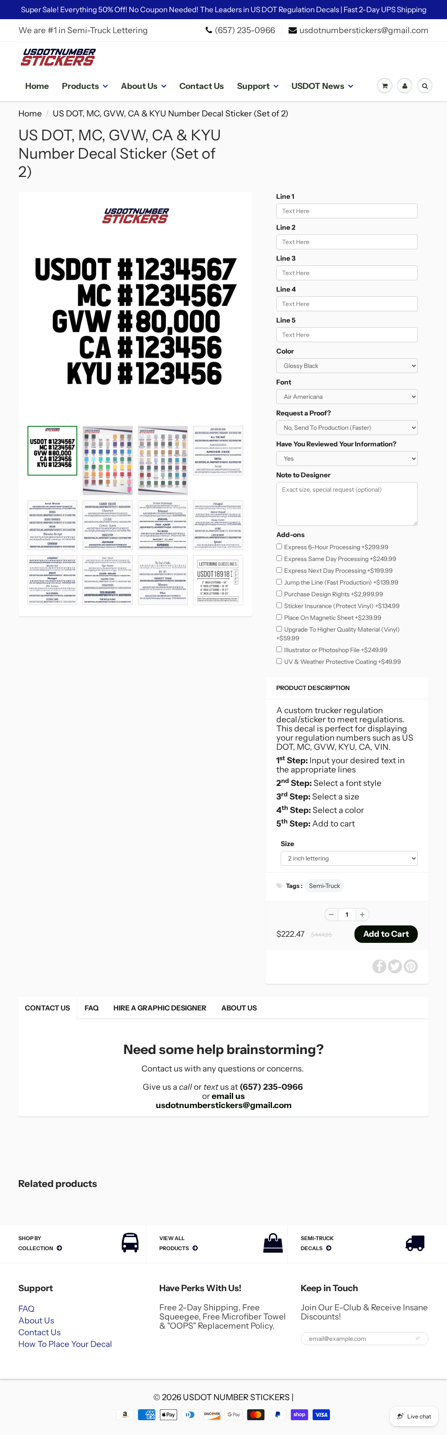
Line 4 (286, 289)
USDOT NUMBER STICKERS (236, 1397)
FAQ (92, 1007)
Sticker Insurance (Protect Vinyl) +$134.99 (342, 606)
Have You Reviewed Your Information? (336, 444)
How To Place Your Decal (65, 1344)
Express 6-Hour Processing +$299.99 (336, 547)
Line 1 (285, 196)
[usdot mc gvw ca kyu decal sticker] (135, 311)
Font (283, 382)
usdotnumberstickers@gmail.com (364, 30)
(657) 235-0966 (245, 30)
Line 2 (286, 227)
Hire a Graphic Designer (159, 1007)
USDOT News (318, 86)
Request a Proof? (303, 413)
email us (228, 1096)
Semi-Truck (324, 886)
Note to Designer (303, 475)
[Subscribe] (418, 1338)
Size (287, 844)
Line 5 (286, 320)
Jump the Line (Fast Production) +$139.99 (341, 582)
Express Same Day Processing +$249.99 (340, 559)
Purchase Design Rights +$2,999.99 (333, 594)
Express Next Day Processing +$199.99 (338, 571)
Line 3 (286, 258)
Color (285, 351)
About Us (139, 86)
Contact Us (201, 86)
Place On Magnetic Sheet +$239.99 (333, 618)
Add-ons (290, 534)
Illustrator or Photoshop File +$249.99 (336, 650)
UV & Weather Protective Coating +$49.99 (342, 662)
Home (37, 86)
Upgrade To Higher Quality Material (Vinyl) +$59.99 (338, 634)
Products (80, 86)
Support (253, 86)
